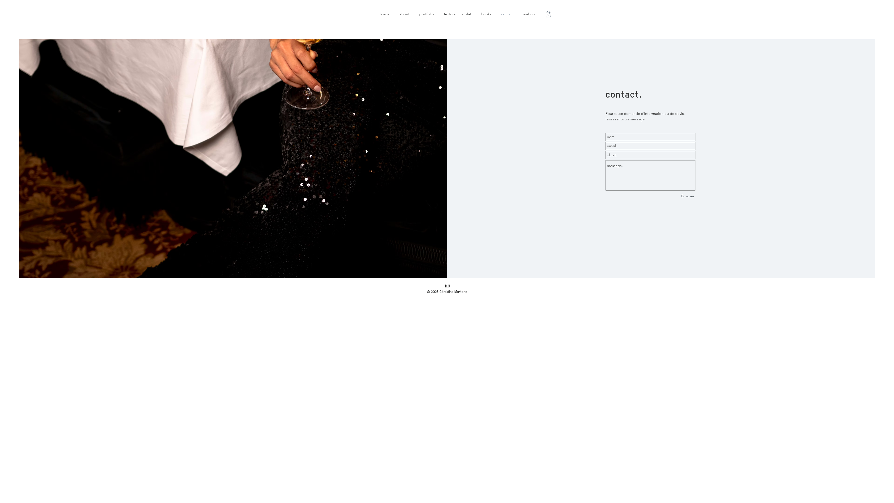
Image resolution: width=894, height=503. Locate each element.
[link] (548, 14)
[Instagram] (447, 286)
